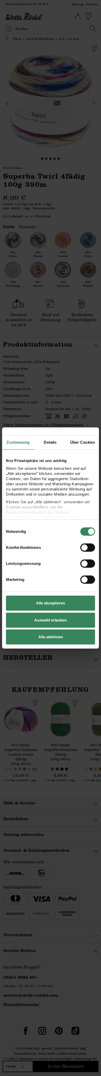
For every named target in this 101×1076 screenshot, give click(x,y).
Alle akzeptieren (50, 603)
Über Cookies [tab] (82, 442)
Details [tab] (50, 442)
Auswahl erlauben (50, 620)
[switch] (87, 547)
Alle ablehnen (50, 637)
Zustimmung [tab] (18, 442)
